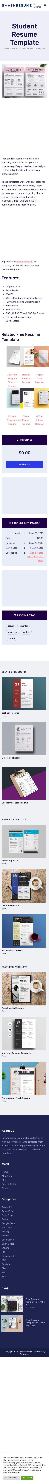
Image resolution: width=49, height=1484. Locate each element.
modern (26, 632)
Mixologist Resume (12, 758)
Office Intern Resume (39, 420)
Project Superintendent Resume (15, 420)
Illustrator (32, 556)
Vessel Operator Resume (15, 802)
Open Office (8, 1243)
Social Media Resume (13, 1008)
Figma (5, 1219)
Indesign (6, 1231)
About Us (7, 1176)
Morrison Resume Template (16, 1053)
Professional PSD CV (12, 950)
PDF (4, 1252)
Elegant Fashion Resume (26, 378)
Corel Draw (7, 1215)
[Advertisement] (24, 132)
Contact (6, 1188)
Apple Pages (36, 552)
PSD (41, 556)
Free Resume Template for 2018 (35, 1321)
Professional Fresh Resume (16, 1098)
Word (40, 560)
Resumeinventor (24, 261)
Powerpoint (8, 1256)
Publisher (6, 1264)
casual (11, 626)
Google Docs (8, 1223)
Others (5, 1247)
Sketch (5, 1268)
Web (4, 1272)
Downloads (16, 48)
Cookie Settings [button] (11, 1478)
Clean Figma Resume (26, 420)
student (11, 638)
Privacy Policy (9, 1184)
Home (6, 48)
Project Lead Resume (39, 378)
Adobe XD (7, 1207)
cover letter (25, 626)
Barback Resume (10, 713)
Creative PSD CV (10, 905)
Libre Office (8, 1239)
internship (12, 632)
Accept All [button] (27, 1478)
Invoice (5, 1235)
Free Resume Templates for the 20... (35, 1302)
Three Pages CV (10, 860)
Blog (4, 1180)
